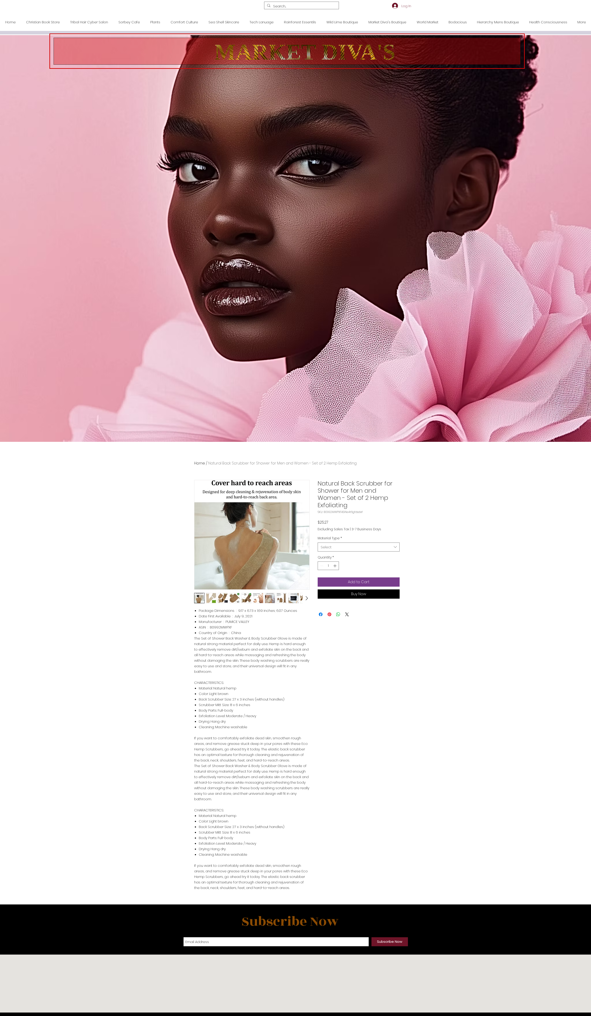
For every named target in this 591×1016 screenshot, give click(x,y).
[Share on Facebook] (320, 614)
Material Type (330, 538)
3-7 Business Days (366, 529)
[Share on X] (347, 614)
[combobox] (359, 547)
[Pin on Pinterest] (329, 614)
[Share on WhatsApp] (338, 614)
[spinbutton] (328, 566)
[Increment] (335, 566)
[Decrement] (321, 566)
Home (199, 463)
